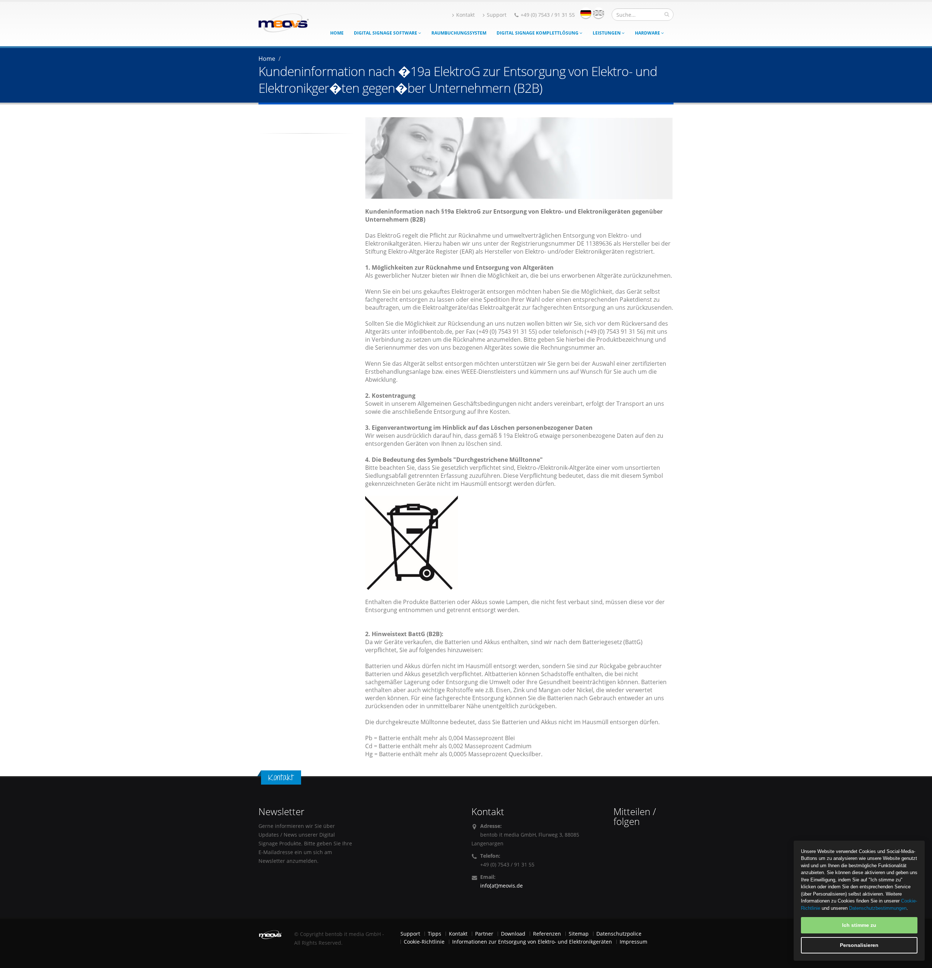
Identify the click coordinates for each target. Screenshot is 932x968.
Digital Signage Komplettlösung (538, 33)
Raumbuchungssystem (458, 33)
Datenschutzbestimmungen (878, 908)
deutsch (585, 12)
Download (513, 933)
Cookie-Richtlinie (424, 941)
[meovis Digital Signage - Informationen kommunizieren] (283, 22)
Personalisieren (859, 945)
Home (337, 33)
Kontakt (465, 14)
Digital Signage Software (386, 33)
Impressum (633, 941)
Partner (484, 933)
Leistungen (607, 33)
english (598, 12)
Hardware (648, 33)
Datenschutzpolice (618, 933)
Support (496, 14)
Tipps (434, 933)
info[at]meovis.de (501, 885)
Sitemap (579, 933)
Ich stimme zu (859, 925)
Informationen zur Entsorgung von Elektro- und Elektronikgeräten (532, 941)
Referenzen (547, 933)
